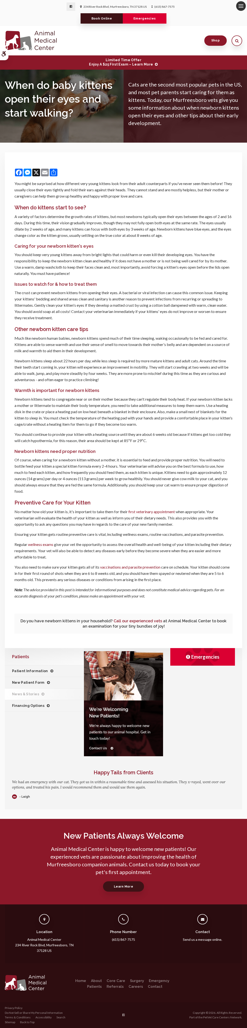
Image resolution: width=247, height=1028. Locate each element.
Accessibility (43, 1017)
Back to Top (27, 1022)
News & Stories (25, 694)
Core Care (116, 981)
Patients (94, 986)
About (96, 981)
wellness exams (40, 544)
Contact (155, 986)
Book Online (101, 18)
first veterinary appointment (151, 511)
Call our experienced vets (138, 621)
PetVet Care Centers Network (222, 1017)
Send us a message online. (202, 939)
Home (80, 981)
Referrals (115, 986)
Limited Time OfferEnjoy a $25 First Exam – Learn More (121, 62)
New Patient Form (28, 682)
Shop (215, 40)
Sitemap (10, 1022)
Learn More (123, 886)
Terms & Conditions (18, 1017)
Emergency (159, 981)
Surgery (137, 981)
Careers (136, 986)
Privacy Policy (13, 1008)
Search (60, 1017)
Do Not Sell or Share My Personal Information (34, 1013)
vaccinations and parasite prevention (130, 567)
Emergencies (144, 18)
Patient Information (30, 671)
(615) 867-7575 (164, 6)
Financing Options (28, 706)
